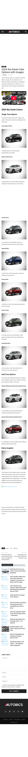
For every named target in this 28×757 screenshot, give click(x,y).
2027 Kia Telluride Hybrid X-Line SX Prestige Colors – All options (18, 613)
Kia (9, 35)
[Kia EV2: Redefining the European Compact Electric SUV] (5, 637)
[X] (18, 711)
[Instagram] (9, 711)
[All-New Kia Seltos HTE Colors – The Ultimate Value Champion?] (5, 644)
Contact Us (5, 719)
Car (6, 35)
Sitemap (23, 719)
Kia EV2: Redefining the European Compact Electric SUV (17, 636)
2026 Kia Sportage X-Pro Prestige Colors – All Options (17, 621)
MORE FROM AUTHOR (19, 565)
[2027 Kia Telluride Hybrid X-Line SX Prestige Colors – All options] (5, 614)
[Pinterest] (14, 711)
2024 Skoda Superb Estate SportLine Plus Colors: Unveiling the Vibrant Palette (7, 557)
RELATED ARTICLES (7, 565)
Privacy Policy (17, 719)
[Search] (26, 32)
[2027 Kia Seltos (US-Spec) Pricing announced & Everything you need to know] (5, 605)
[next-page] (5, 649)
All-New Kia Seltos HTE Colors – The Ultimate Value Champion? (17, 643)
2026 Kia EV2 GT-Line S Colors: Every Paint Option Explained (18, 571)
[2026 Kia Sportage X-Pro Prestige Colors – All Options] (5, 622)
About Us (11, 719)
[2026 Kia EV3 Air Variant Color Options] (5, 597)
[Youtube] (22, 711)
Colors (7, 548)
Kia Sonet (15, 548)
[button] (2, 32)
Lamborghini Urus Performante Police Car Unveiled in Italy (20, 556)
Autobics (5, 74)
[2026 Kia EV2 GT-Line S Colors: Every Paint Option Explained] (5, 571)
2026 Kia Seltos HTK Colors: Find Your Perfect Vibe (17, 628)
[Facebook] (5, 711)
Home (3, 35)
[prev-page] (3, 649)
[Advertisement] (14, 15)
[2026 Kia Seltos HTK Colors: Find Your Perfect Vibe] (5, 629)
